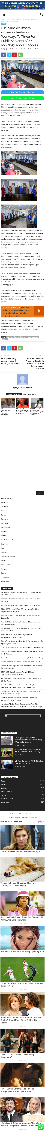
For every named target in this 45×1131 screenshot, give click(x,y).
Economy (4, 519)
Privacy (21, 814)
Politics (3, 561)
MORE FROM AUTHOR (30, 394)
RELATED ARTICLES (14, 394)
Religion (4, 569)
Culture (3, 515)
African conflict (6, 498)
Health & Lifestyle (7, 540)
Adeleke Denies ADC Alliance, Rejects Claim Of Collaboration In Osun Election (17, 636)
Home (3, 19)
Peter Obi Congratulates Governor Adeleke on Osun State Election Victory (21, 680)
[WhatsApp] (20, 55)
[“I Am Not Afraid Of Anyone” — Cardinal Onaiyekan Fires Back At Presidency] (22, 403)
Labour (23, 337)
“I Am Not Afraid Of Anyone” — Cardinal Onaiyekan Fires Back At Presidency (22, 411)
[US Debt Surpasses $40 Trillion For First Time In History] (7, 764)
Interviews (4, 544)
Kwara (17, 337)
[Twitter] (9, 55)
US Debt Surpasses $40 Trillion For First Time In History (21, 605)
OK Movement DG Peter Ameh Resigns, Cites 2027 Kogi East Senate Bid (21, 629)
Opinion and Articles (8, 556)
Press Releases (6, 565)
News (8, 19)
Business (4, 502)
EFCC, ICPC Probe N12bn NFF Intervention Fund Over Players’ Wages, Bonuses (20, 610)
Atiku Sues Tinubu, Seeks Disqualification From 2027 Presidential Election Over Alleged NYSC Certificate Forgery (22, 705)
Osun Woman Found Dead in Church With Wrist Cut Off (20, 662)
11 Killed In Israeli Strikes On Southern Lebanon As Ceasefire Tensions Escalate (19, 699)
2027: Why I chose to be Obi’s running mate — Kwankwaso (22, 647)
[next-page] (24, 418)
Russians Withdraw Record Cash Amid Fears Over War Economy (20, 600)
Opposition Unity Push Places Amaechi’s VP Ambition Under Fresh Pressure (22, 653)
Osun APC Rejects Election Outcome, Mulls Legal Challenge (22, 658)
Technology (5, 577)
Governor (10, 337)
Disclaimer (13, 814)
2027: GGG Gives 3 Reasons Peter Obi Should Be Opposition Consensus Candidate (18, 673)
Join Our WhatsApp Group (22, 98)
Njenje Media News (33, 337)
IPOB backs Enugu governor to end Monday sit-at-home (10, 361)
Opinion (3, 552)
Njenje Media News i (10, 49)
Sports (3, 573)
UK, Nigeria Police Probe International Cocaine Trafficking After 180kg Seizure (21, 594)
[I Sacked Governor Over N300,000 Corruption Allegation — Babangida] (8, 403)
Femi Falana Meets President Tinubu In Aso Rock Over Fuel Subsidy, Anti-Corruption (35, 363)
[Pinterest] (14, 55)
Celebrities (5, 507)
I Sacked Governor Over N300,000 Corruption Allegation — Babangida (7, 411)
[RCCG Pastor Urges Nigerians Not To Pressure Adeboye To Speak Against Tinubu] (37, 403)
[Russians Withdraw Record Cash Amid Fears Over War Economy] (7, 752)
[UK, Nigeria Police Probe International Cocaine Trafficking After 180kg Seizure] (7, 740)
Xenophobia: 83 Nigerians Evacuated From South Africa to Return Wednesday (21, 667)
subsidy (4, 339)
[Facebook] (3, 55)
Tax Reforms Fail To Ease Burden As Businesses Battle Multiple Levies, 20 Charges (20, 692)
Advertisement (30, 814)
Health (3, 536)
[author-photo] (22, 379)
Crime (3, 511)
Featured (4, 531)
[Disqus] (22, 455)
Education (4, 523)
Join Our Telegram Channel (22, 92)
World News (5, 581)
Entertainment (6, 527)
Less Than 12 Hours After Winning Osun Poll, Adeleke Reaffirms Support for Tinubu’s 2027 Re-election (20, 686)
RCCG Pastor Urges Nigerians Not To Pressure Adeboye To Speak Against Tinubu (37, 411)
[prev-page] (21, 418)
